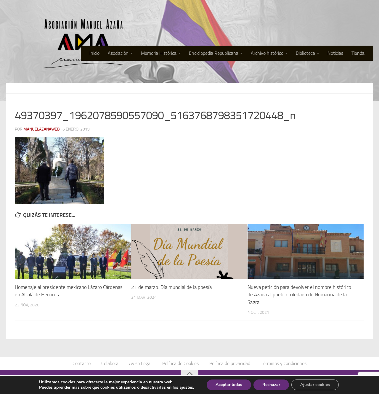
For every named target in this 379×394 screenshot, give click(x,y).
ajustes (186, 387)
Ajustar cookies (315, 384)
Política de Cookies (180, 363)
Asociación (118, 53)
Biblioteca (305, 53)
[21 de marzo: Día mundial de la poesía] (189, 251)
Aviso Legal (140, 363)
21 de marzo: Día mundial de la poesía (171, 287)
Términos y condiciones (283, 363)
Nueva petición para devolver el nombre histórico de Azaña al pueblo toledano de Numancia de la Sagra (299, 294)
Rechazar (271, 384)
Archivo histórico (267, 53)
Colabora (109, 363)
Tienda (357, 53)
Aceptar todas (229, 384)
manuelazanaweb (41, 129)
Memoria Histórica (158, 53)
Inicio (94, 53)
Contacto (82, 363)
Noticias (335, 53)
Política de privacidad (229, 363)
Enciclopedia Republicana (213, 53)
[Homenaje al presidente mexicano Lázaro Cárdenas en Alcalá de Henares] (73, 251)
